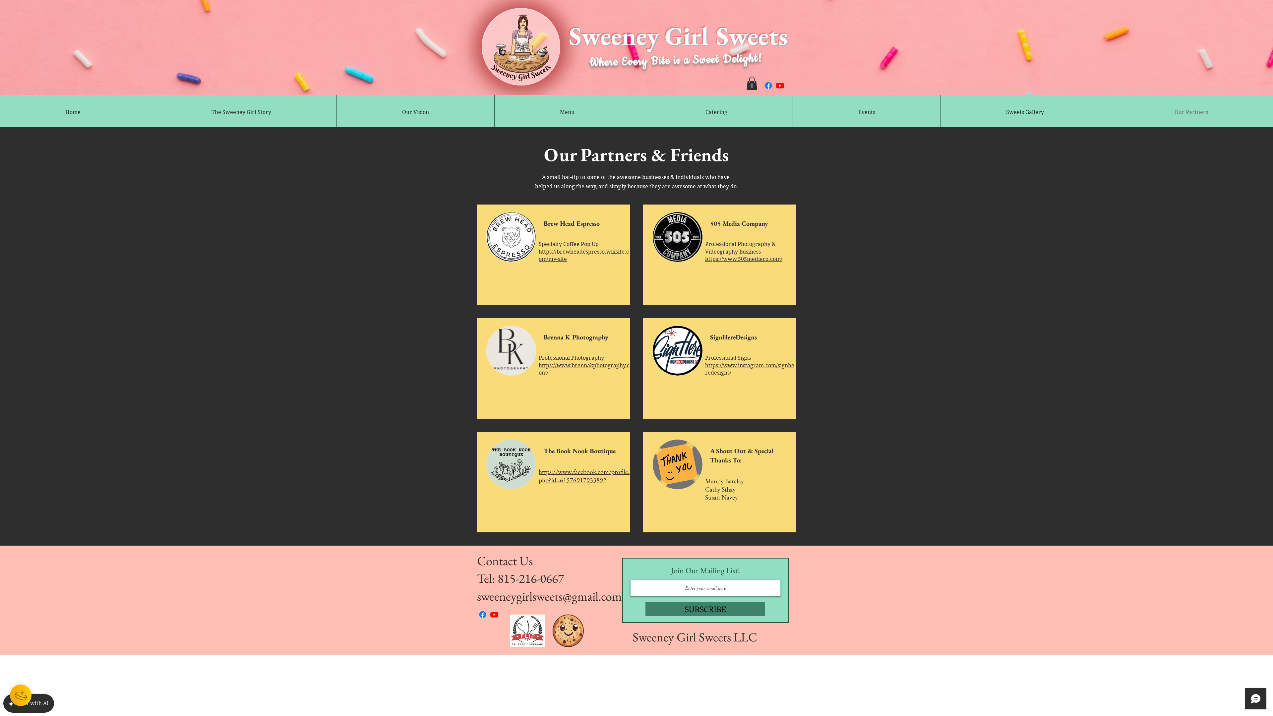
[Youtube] (780, 85)
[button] (752, 83)
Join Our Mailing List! (705, 570)
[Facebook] (768, 85)
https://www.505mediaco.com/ (743, 259)
